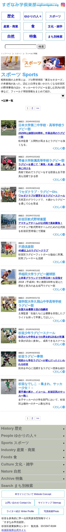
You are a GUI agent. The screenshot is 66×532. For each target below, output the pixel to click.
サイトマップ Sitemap (49, 502)
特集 (33, 36)
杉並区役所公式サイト (14, 530)
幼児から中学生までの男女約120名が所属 (41, 337)
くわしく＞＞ (59, 148)
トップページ (6, 53)
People (19, 435)
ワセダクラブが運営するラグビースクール (41, 195)
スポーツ (18, 53)
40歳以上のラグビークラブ (33, 250)
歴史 (11, 16)
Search (17, 486)
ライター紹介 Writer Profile (20, 511)
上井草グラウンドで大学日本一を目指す (40, 278)
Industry (18, 450)
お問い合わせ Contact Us (18, 502)
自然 (11, 36)
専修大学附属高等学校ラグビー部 (41, 160)
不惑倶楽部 (26, 246)
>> (37, 108)
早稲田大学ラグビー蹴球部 (36, 274)
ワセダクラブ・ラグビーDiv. (38, 191)
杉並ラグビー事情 (30, 356)
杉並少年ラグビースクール (36, 333)
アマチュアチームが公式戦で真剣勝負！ (40, 223)
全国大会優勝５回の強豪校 (33, 309)
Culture (17, 464)
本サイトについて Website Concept (33, 494)
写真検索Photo (51, 511)
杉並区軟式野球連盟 (32, 219)
